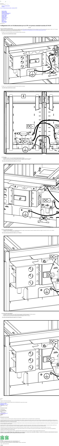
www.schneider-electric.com (4, 413)
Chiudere (2, 414)
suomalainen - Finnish (5, 17)
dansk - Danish (4, 20)
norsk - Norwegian (4, 21)
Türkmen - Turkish (4, 16)
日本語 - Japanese (4, 19)
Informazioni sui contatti (3, 403)
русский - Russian (4, 14)
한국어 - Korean (4, 18)
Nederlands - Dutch (4, 12)
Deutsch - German (4, 15)
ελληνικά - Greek (4, 22)
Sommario (3, 6)
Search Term (2, 3)
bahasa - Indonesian (4, 11)
